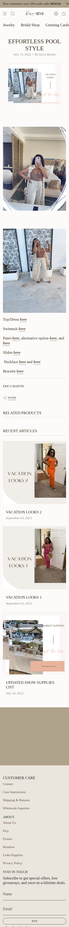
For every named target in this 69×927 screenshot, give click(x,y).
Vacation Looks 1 (24, 597)
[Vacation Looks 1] (34, 557)
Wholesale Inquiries (16, 808)
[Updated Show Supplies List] (34, 642)
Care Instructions (14, 792)
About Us (9, 823)
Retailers (9, 847)
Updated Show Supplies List (30, 684)
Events (7, 839)
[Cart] (64, 13)
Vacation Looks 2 (24, 512)
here (23, 319)
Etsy (6, 831)
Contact (8, 784)
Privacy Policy (12, 863)
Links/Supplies (13, 855)
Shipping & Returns (16, 800)
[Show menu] (4, 13)
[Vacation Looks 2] (34, 472)
